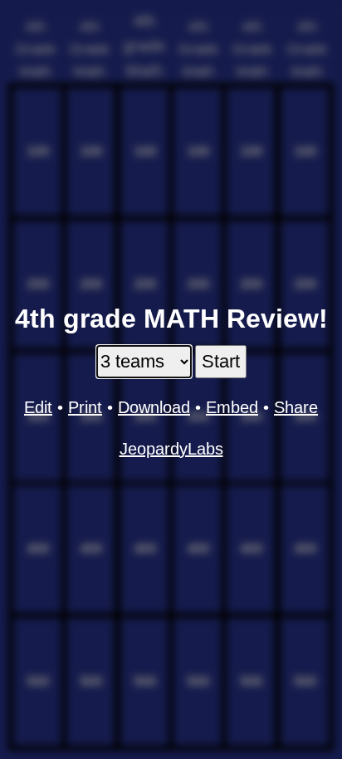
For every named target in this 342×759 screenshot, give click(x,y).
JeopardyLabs (171, 449)
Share (296, 407)
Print (85, 407)
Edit (38, 407)
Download (154, 407)
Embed (232, 407)
